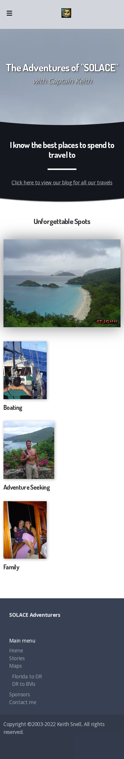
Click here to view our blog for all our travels (62, 182)
